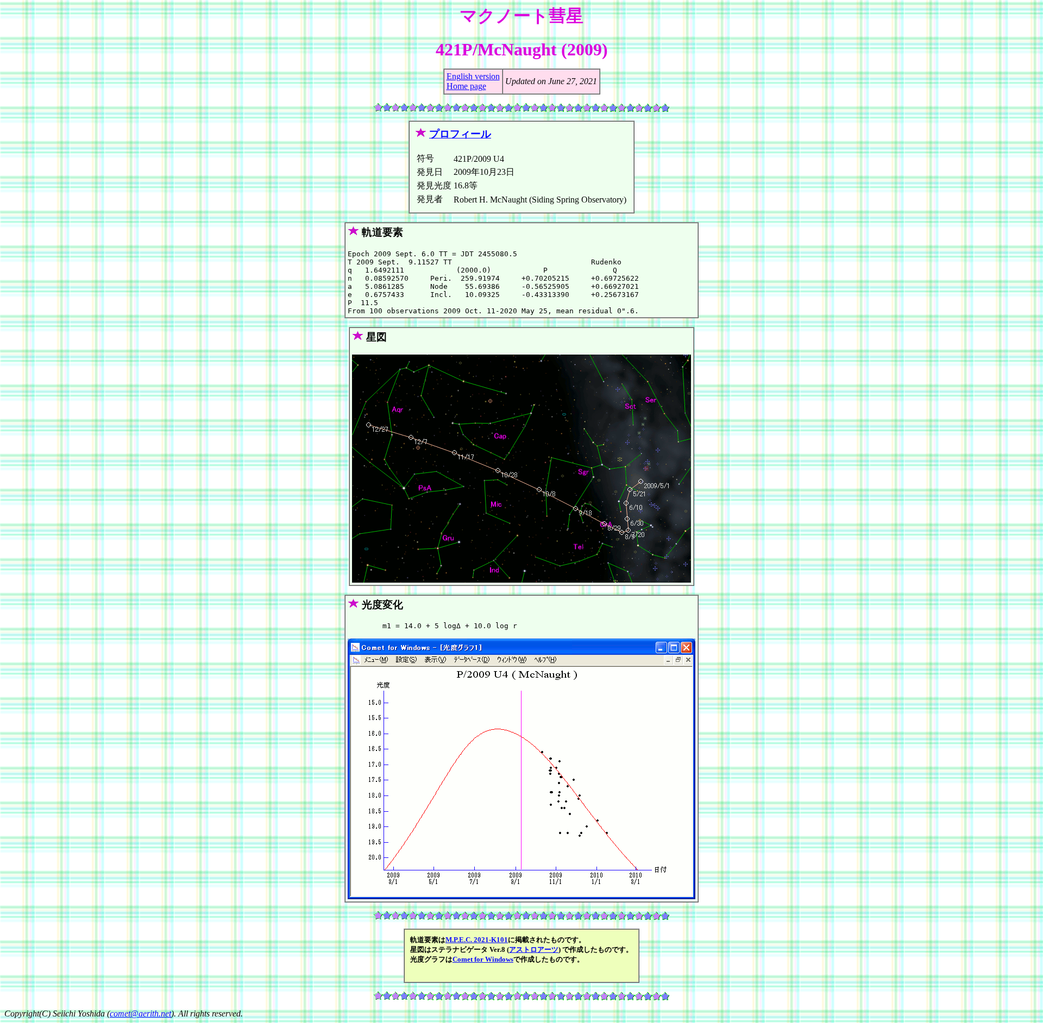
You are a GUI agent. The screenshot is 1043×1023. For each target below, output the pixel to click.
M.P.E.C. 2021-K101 (476, 940)
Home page (466, 86)
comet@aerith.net (140, 1013)
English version (473, 76)
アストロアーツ (533, 949)
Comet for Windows (483, 959)
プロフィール (460, 134)
